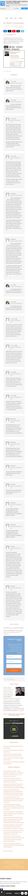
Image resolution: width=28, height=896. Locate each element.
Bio (6, 47)
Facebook (20, 47)
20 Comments (19, 27)
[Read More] (21, 710)
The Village (6, 34)
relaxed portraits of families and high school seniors (8, 691)
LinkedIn (8, 49)
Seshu (11, 118)
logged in (11, 628)
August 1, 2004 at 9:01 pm (16, 83)
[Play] (22, 893)
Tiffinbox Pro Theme (18, 866)
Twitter (13, 47)
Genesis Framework (9, 867)
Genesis (22, 863)
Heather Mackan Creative (9, 863)
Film (10, 71)
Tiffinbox (14, 11)
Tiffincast (17, 64)
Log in (22, 867)
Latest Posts (16, 49)
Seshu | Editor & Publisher (15, 52)
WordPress (17, 867)
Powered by (2, 8)
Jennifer (12, 318)
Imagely (17, 864)
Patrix (11, 81)
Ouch (14, 34)
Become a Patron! (8, 851)
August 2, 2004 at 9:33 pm (16, 286)
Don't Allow (16, 8)
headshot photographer (15, 58)
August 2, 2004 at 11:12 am (16, 195)
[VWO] (6, 8)
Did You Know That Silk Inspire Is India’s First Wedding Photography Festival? (13, 793)
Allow (24, 8)
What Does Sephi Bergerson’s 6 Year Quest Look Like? (13, 800)
